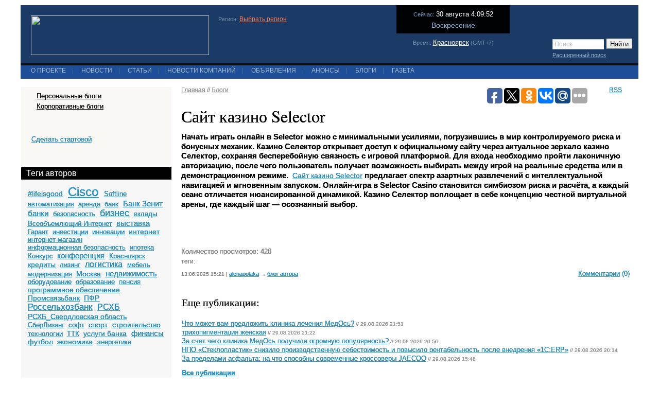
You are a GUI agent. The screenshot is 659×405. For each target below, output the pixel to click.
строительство (136, 325)
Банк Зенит (143, 203)
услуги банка (105, 333)
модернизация (50, 274)
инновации (108, 232)
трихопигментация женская (224, 332)
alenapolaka (244, 274)
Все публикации (208, 373)
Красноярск (451, 42)
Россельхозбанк (60, 307)
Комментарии (599, 273)
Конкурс (40, 256)
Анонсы (325, 70)
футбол (40, 342)
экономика (75, 342)
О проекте (48, 70)
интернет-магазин (55, 239)
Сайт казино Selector (327, 175)
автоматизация (51, 204)
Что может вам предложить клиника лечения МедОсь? (268, 323)
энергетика (114, 342)
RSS (615, 90)
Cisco (83, 192)
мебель (138, 265)
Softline (115, 194)
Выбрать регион (263, 19)
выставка (133, 223)
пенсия (130, 282)
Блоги (365, 70)
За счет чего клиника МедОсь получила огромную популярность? (285, 341)
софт (76, 325)
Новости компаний (201, 70)
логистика (104, 264)
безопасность (74, 214)
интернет (144, 231)
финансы (147, 333)
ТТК (73, 334)
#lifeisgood (45, 193)
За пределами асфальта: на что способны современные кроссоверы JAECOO (304, 358)
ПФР (91, 298)
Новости (96, 70)
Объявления (273, 70)
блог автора (282, 274)
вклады (145, 214)
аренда (89, 204)
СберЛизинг (46, 325)
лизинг (70, 265)
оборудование (50, 282)
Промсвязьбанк (54, 298)
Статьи (140, 70)
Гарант (38, 232)
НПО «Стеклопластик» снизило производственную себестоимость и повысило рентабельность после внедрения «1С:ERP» (375, 350)
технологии (45, 334)
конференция (81, 255)
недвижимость (131, 273)
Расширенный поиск (579, 55)
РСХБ (108, 307)
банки (38, 213)
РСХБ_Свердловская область (77, 316)
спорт (98, 325)
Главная (193, 90)
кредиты (42, 264)
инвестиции (70, 232)
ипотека (142, 247)
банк (111, 204)
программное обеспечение (74, 290)
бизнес (114, 213)
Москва (88, 274)
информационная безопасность (77, 247)
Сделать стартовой (61, 139)
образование (95, 282)
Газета (403, 70)
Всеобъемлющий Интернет (70, 223)
